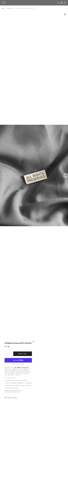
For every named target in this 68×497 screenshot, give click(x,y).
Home (3, 8)
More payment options (18, 363)
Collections (10, 8)
